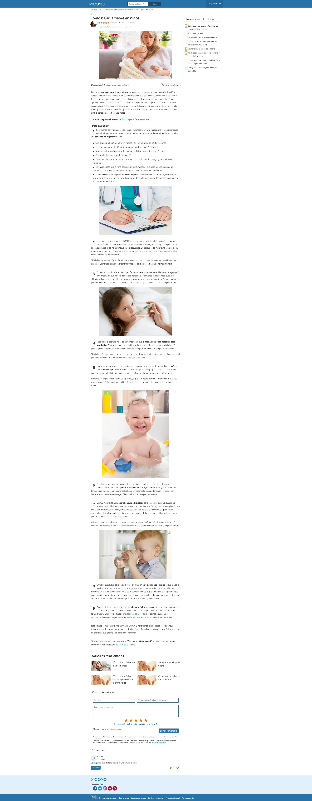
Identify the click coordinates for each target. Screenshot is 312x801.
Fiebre (132, 10)
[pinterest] (114, 788)
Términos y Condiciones (155, 798)
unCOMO (94, 10)
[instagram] (105, 788)
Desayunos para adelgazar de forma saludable (202, 69)
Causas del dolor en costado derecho (203, 37)
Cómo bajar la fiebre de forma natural (169, 678)
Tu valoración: (120, 724)
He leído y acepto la (108, 729)
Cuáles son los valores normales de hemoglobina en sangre (202, 43)
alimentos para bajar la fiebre (134, 614)
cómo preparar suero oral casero (119, 526)
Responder (95, 767)
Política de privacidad (173, 798)
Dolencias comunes (122, 10)
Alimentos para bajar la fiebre (169, 664)
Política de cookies (188, 798)
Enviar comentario (168, 731)
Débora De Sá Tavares (107, 27)
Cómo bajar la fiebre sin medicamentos (123, 664)
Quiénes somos (124, 798)
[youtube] (110, 788)
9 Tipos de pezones (196, 33)
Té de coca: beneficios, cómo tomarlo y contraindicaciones (203, 54)
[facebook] (95, 788)
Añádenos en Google (171, 85)
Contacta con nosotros (138, 798)
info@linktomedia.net (159, 742)
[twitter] (100, 788)
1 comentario (130, 23)
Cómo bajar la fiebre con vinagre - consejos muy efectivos (123, 680)
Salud (100, 10)
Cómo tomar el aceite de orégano (201, 49)
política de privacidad (115, 729)
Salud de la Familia (109, 10)
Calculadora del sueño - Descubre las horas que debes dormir (203, 27)
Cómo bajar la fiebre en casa (134, 119)
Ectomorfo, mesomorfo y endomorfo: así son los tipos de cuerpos (204, 62)
